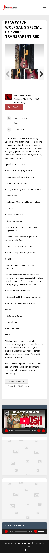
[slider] (41, 531)
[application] (24, 421)
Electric (24, 118)
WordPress (25, 546)
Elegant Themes (24, 543)
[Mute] (39, 430)
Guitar (16, 118)
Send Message (15, 381)
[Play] (6, 430)
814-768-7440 (20, 386)
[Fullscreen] (43, 430)
